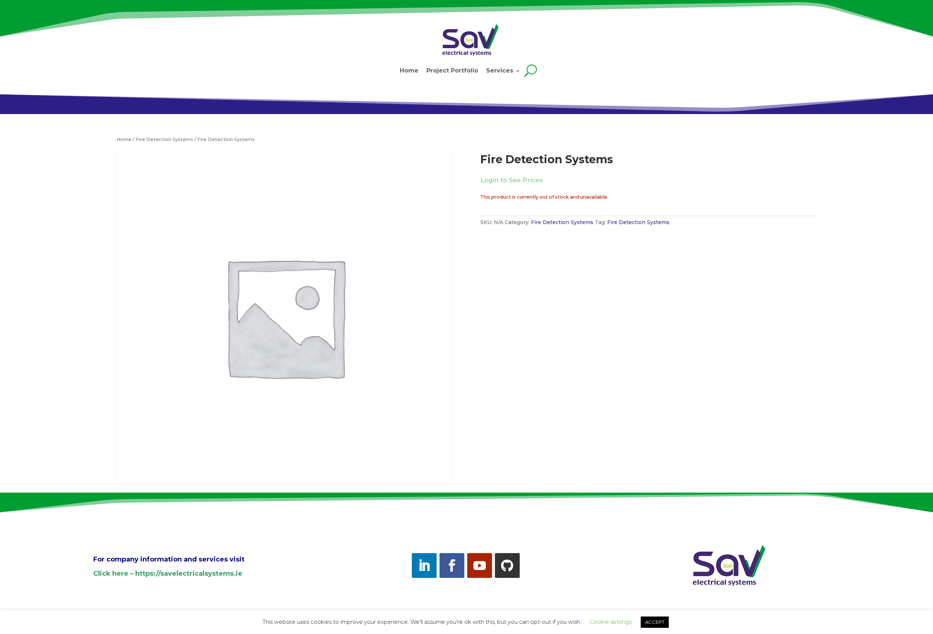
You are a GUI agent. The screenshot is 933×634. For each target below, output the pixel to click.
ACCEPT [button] (654, 622)
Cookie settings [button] (611, 621)
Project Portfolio (452, 70)
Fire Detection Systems (164, 139)
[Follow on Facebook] (452, 565)
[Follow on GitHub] (507, 565)
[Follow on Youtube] (479, 565)
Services (499, 70)
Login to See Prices (511, 180)
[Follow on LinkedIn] (424, 565)
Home (409, 70)
